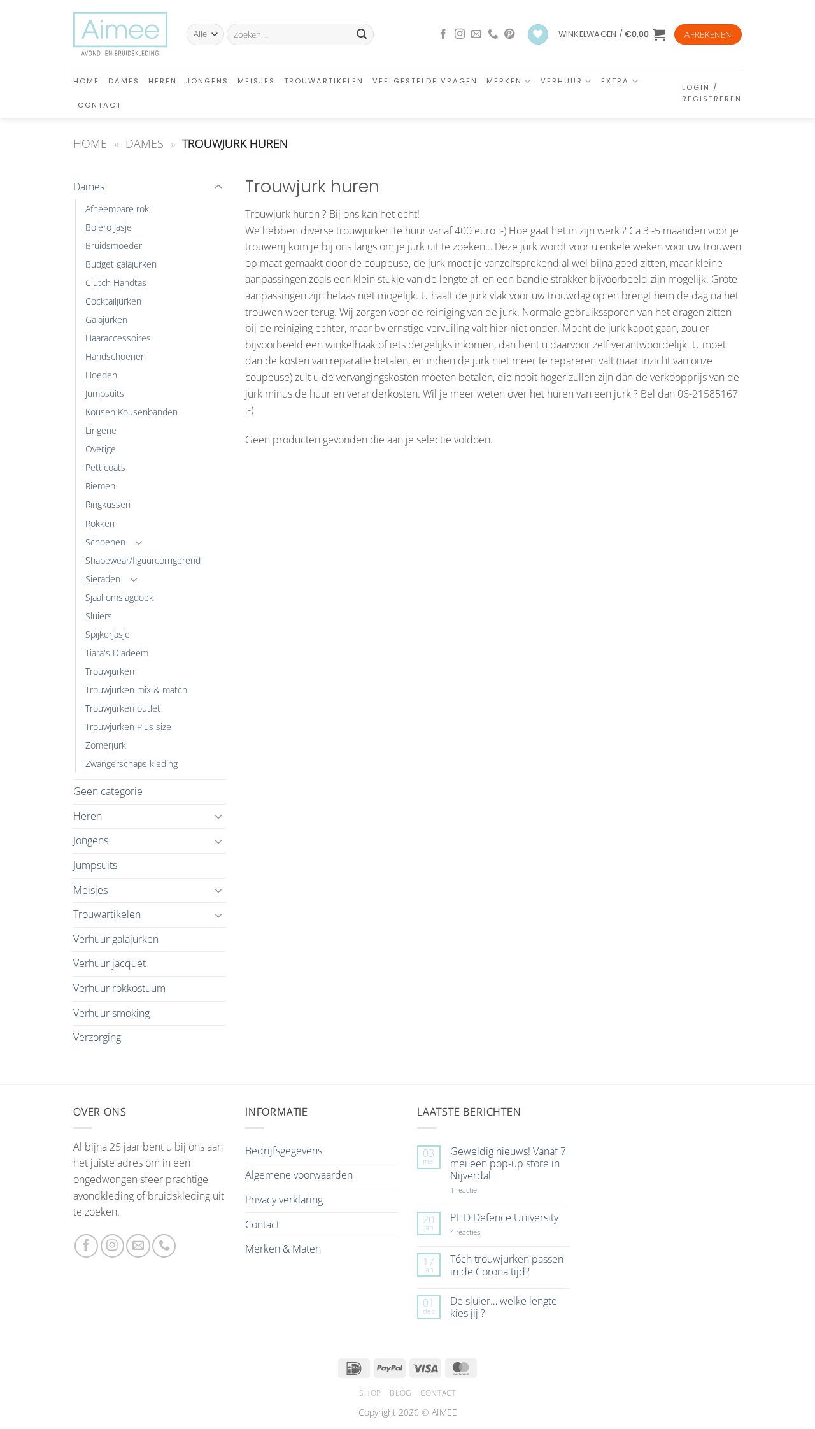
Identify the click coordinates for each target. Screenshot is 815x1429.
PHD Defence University (504, 1218)
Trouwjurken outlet (122, 708)
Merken (504, 81)
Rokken (100, 523)
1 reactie (477, 1190)
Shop (370, 1393)
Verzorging (97, 1037)
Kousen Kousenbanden (131, 412)
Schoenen (105, 542)
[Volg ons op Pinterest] (509, 34)
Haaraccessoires (118, 338)
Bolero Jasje (108, 227)
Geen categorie (108, 791)
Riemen (100, 486)
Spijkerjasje (107, 634)
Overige (100, 449)
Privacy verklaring (284, 1200)
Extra (615, 81)
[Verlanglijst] (538, 34)
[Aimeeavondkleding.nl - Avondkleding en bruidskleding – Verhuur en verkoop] (120, 34)
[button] (611, 34)
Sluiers (98, 616)
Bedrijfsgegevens (283, 1151)
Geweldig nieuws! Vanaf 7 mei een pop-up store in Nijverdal (508, 1163)
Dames (123, 81)
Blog (400, 1393)
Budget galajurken (121, 264)
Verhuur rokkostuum (119, 988)
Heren (162, 81)
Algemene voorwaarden (299, 1175)
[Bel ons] (493, 34)
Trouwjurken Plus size (128, 727)
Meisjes (256, 81)
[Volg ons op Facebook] (443, 34)
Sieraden (102, 579)
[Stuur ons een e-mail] (476, 34)
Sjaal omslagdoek (119, 597)
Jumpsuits (104, 393)
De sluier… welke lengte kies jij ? (503, 1307)
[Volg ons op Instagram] (460, 34)
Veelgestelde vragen (425, 81)
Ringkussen (108, 504)
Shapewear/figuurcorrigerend (143, 560)
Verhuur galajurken (116, 939)
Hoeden (101, 375)
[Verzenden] (361, 34)
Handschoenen (115, 356)
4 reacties (480, 1232)
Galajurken (106, 319)
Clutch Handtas (115, 282)
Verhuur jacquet (109, 963)
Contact (100, 105)
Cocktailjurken (113, 301)
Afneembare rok (117, 209)
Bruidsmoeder (113, 246)
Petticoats (105, 467)
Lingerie (101, 430)
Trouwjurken (109, 671)
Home (86, 81)
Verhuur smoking (111, 1013)
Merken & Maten (283, 1249)
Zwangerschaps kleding (131, 764)
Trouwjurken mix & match (136, 690)
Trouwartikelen (324, 81)
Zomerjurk (105, 745)
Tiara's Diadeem (116, 653)
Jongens (207, 81)
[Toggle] (218, 187)
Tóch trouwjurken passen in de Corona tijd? (506, 1265)
